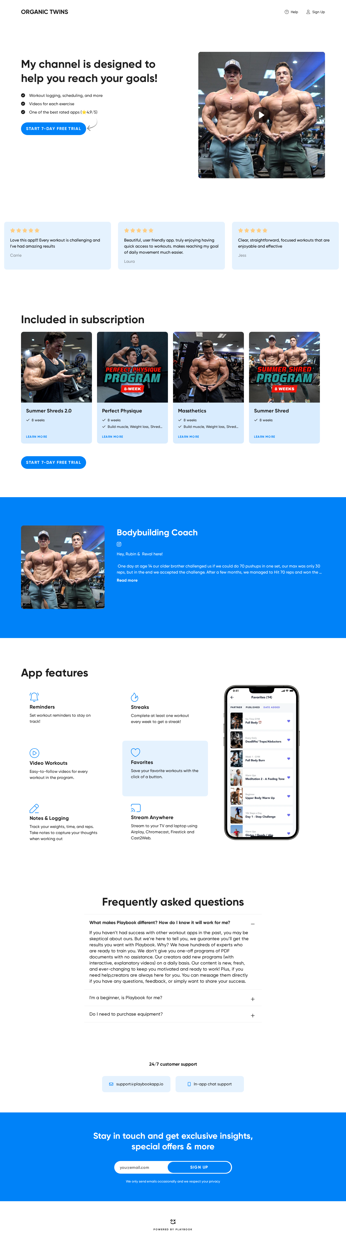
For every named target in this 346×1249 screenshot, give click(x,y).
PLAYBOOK (184, 1229)
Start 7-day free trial (53, 128)
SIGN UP (199, 1167)
